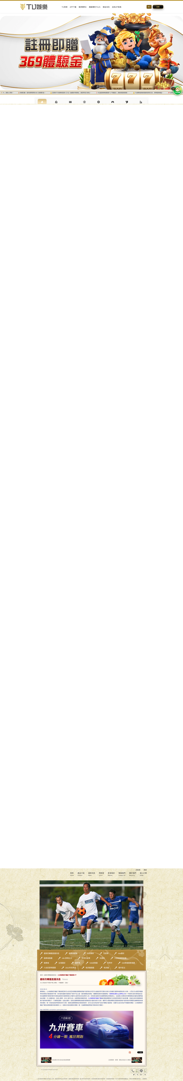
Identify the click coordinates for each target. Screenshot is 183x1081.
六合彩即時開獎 (50, 968)
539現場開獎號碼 (128, 963)
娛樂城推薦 (48, 958)
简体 (145, 870)
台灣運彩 (62, 963)
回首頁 (139, 870)
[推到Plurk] (131, 1052)
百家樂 (105, 953)
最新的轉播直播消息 (51, 953)
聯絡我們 (122, 874)
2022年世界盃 (70, 968)
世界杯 (109, 963)
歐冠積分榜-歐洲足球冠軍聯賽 (61, 1060)
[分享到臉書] (137, 1075)
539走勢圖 (94, 963)
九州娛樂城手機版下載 (94, 998)
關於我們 (132, 874)
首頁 (72, 874)
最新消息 (91, 874)
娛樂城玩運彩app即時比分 (117, 993)
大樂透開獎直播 (120, 958)
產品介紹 (81, 874)
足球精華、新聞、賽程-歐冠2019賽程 (119, 1060)
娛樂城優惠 (73, 953)
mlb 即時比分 (67, 958)
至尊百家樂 (86, 958)
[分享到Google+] (141, 1075)
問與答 (101, 874)
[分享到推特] (134, 1075)
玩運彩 (102, 958)
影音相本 (111, 874)
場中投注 (121, 968)
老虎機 (106, 968)
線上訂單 (143, 874)
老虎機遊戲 (90, 968)
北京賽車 (90, 953)
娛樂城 (46, 963)
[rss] (145, 1075)
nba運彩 (121, 953)
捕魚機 (77, 963)
